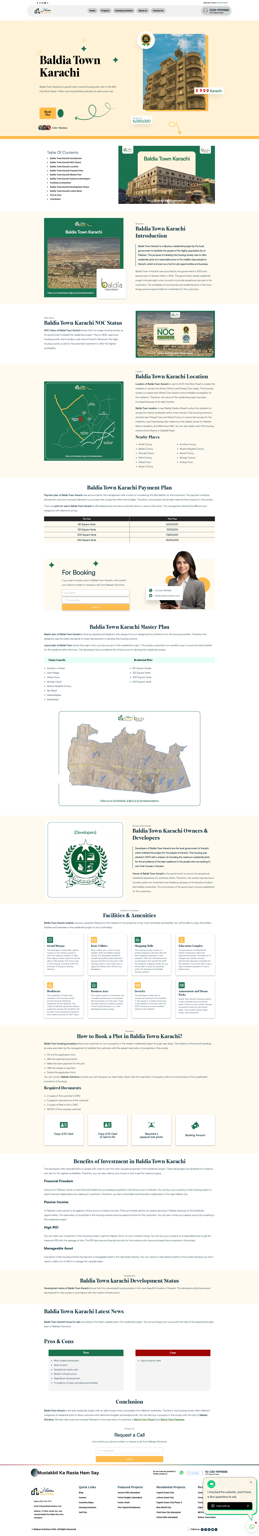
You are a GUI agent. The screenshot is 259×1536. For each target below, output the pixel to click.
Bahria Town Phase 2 (145, 1419)
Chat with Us (223, 1505)
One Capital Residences (129, 1507)
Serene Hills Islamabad (129, 1492)
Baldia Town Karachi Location (64, 166)
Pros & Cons (55, 195)
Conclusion (55, 199)
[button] (252, 1526)
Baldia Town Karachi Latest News (66, 191)
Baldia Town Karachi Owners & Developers (70, 178)
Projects (105, 10)
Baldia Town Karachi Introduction (66, 158)
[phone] (150, 590)
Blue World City (163, 1507)
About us (143, 10)
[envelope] (150, 595)
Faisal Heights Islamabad (130, 1497)
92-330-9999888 (216, 1472)
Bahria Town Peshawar (173, 1419)
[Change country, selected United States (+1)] (64, 600)
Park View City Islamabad (168, 1512)
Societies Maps (86, 1502)
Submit (96, 607)
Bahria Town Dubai (207, 1517)
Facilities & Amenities (60, 183)
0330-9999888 (219, 10)
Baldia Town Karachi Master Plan (66, 174)
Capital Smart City (165, 1492)
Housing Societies (124, 10)
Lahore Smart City (165, 1497)
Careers (82, 1497)
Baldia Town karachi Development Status (69, 187)
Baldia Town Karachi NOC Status (65, 162)
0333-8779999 (222, 3)
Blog (81, 1492)
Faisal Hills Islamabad (167, 1517)
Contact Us (158, 10)
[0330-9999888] (206, 11)
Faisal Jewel (124, 1502)
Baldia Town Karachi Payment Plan (66, 170)
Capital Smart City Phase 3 (169, 1502)
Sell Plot (83, 1512)
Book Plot (47, 113)
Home (92, 10)
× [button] (251, 1482)
